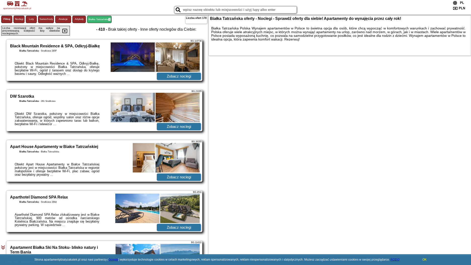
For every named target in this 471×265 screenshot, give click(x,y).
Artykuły (79, 19)
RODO (395, 259)
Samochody (46, 19)
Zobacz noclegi (179, 76)
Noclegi (19, 19)
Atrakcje (63, 19)
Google (113, 259)
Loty (31, 19)
